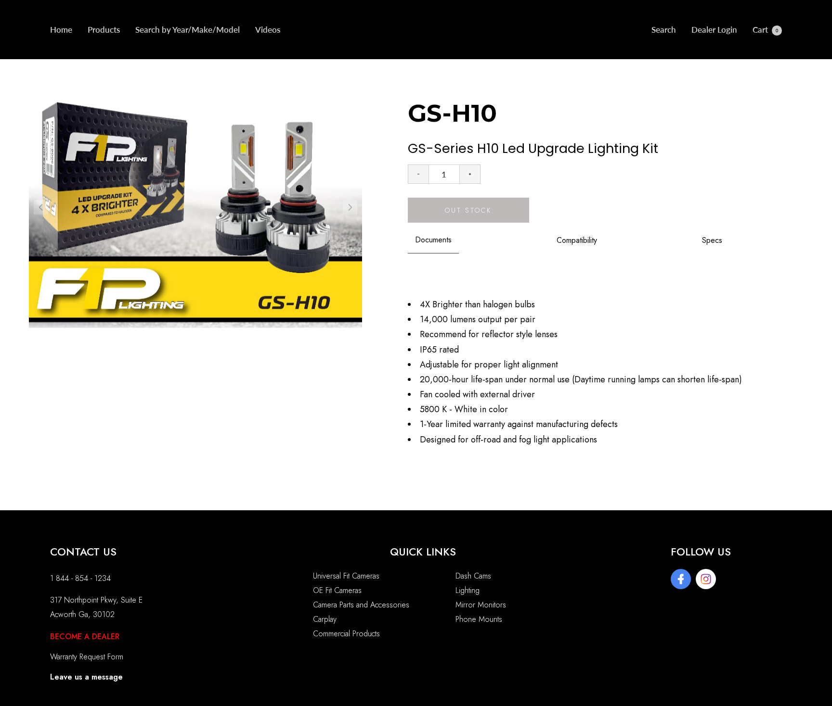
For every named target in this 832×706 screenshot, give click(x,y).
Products (104, 30)
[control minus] (418, 174)
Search (663, 30)
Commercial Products (346, 633)
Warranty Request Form (86, 656)
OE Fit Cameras (337, 590)
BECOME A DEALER (84, 636)
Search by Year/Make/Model (187, 30)
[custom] (681, 579)
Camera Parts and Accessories (361, 604)
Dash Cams (473, 575)
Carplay (325, 619)
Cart (765, 30)
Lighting (467, 590)
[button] (350, 207)
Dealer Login (714, 30)
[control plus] (470, 174)
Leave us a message (86, 676)
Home (61, 30)
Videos (267, 30)
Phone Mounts (478, 619)
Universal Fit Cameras (346, 575)
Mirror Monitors (480, 604)
